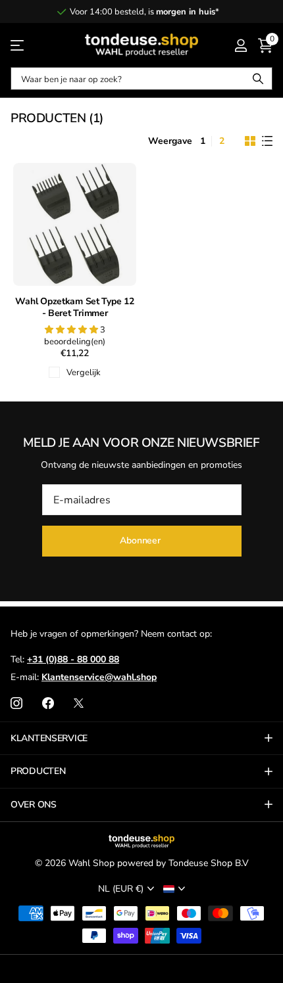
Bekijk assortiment (18, 45)
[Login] (240, 45)
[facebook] (48, 703)
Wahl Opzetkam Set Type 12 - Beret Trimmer (74, 308)
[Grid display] (250, 141)
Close (141, 738)
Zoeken (258, 78)
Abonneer (141, 540)
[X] (79, 703)
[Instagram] (16, 703)
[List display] (267, 141)
